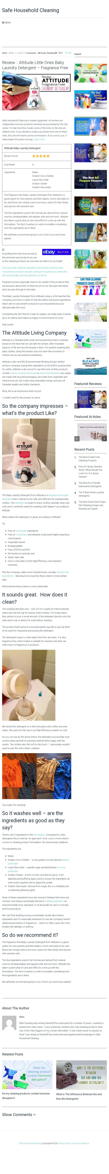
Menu (8, 22)
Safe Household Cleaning (30, 10)
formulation (39, 834)
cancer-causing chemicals (23, 373)
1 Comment (30, 53)
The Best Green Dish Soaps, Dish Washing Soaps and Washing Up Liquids (92, 505)
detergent (20, 503)
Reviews (51, 53)
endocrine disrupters (49, 373)
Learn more (39, 139)
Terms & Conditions (80, 1143)
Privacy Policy (65, 1143)
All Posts (42, 53)
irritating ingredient (54, 901)
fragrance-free (55, 495)
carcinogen (21, 530)
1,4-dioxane (21, 534)
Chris (4, 53)
